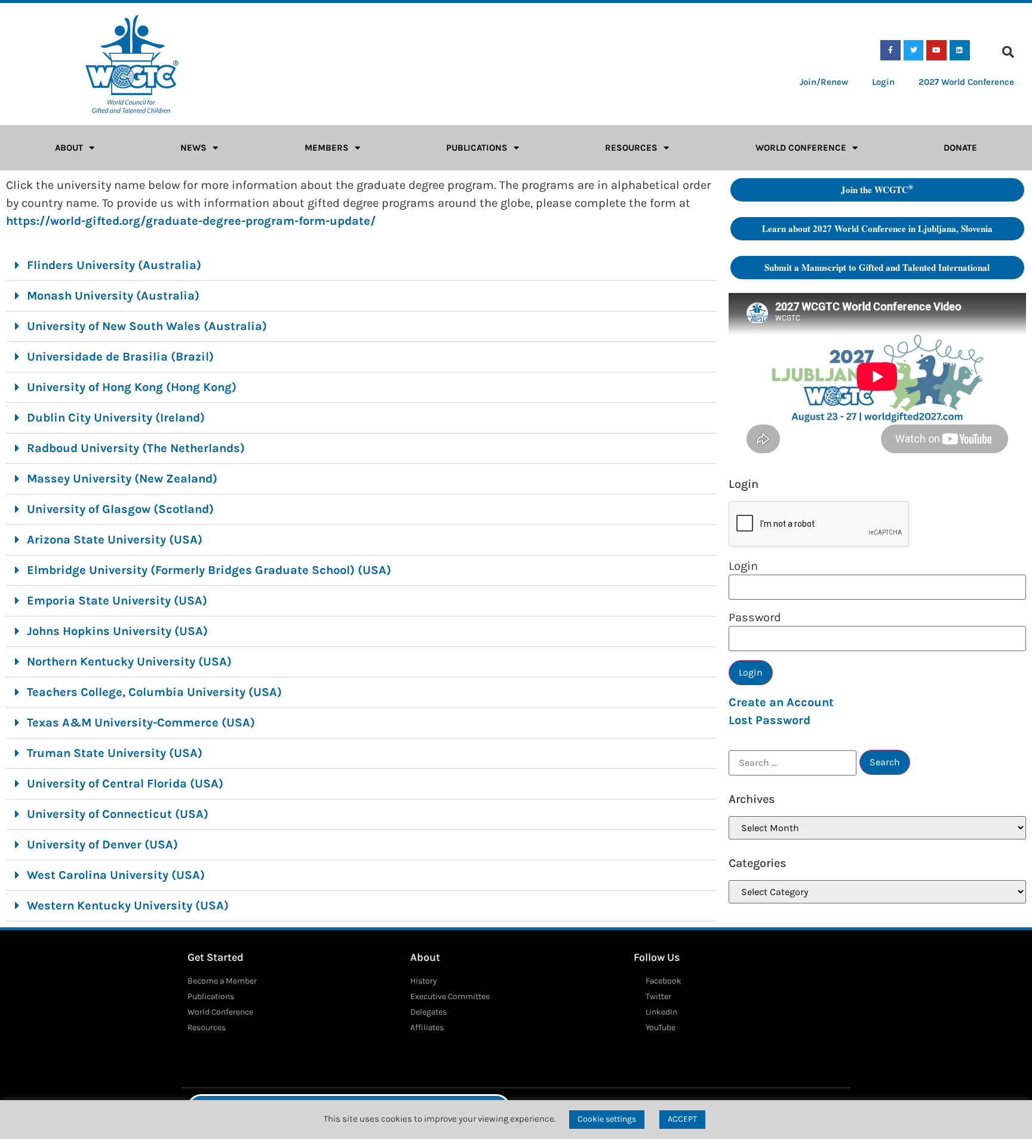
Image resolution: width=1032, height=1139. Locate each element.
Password (755, 618)
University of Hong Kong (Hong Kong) (131, 387)
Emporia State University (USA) (117, 600)
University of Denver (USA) (102, 844)
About (69, 147)
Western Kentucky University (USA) (128, 905)
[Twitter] (914, 50)
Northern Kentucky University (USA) (129, 661)
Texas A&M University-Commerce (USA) (141, 722)
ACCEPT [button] (682, 1119)
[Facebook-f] (890, 50)
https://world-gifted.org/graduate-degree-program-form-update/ (191, 221)
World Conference (800, 147)
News (193, 147)
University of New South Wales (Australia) (147, 326)
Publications (477, 147)
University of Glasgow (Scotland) (120, 509)
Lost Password (769, 720)
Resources (631, 147)
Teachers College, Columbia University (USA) (154, 692)
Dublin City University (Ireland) (116, 418)
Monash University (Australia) (113, 296)
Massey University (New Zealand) (122, 478)
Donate (960, 147)
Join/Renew (824, 82)
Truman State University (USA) (114, 753)
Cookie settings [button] (607, 1119)
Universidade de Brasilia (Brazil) (120, 357)
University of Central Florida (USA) (125, 783)
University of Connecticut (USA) (117, 814)
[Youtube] (936, 50)
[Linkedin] (960, 50)
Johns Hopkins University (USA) (117, 631)
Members (327, 147)
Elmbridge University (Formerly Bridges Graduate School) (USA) (209, 570)
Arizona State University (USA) (114, 539)
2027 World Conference (966, 82)
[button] (1008, 52)
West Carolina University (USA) (116, 875)
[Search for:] (792, 762)
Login (883, 82)
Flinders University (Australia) (114, 265)
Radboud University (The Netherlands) (136, 448)
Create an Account (781, 702)
